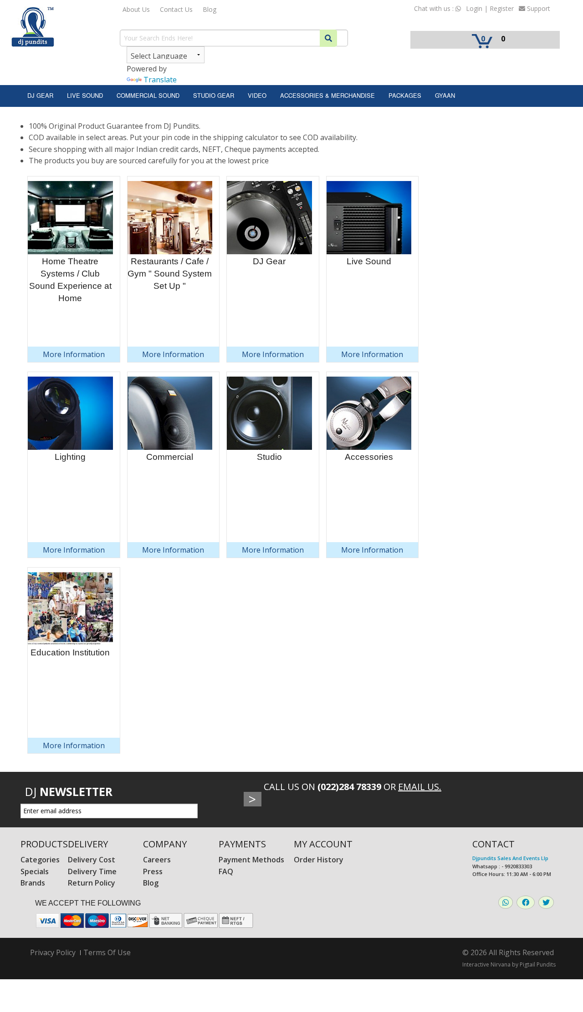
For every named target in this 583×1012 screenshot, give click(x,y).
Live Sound (85, 95)
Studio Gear (213, 95)
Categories (40, 860)
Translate (160, 80)
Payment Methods (251, 860)
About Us (136, 9)
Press (153, 871)
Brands (32, 883)
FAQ (226, 871)
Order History (318, 860)
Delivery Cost (91, 860)
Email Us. (419, 786)
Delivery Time (92, 871)
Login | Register (490, 8)
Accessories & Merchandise (327, 95)
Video (257, 95)
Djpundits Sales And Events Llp (510, 858)
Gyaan (445, 95)
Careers (157, 860)
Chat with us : (434, 8)
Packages (405, 95)
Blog (209, 9)
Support (537, 8)
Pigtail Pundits (538, 964)
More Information (74, 354)
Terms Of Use (107, 952)
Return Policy (91, 883)
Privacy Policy (53, 952)
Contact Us (176, 9)
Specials (34, 871)
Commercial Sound (148, 95)
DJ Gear (40, 95)
